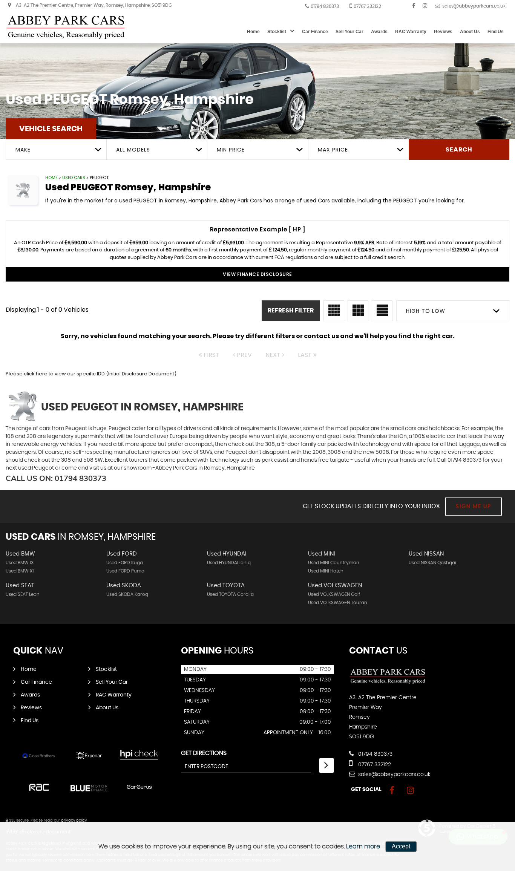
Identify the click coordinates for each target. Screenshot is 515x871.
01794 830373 (325, 6)
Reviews (443, 31)
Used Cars (73, 178)
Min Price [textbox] (231, 149)
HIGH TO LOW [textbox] (425, 311)
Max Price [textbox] (333, 149)
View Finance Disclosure (257, 274)
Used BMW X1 (20, 571)
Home (253, 31)
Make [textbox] (23, 149)
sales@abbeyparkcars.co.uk (394, 774)
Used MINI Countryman (333, 562)
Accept (401, 846)
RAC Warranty (410, 31)
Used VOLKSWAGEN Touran (337, 602)
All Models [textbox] (133, 149)
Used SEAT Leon (23, 594)
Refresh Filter (291, 311)
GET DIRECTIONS (204, 753)
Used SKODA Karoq (127, 594)
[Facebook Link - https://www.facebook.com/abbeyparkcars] (413, 5)
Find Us (495, 31)
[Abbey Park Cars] (66, 27)
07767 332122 (367, 6)
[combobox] (56, 149)
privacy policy (74, 820)
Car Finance (315, 31)
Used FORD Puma (125, 571)
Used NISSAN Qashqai (432, 562)
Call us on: (56, 478)
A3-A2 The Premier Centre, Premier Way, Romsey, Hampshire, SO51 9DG (93, 5)
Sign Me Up (473, 506)
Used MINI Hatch (325, 571)
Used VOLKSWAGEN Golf (334, 594)
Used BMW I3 (20, 562)
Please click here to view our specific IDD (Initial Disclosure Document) (91, 373)
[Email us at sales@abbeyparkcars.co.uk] (470, 5)
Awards (379, 31)
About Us (470, 31)
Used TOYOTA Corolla (230, 594)
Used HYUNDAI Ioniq (229, 562)
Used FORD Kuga (124, 562)
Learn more (363, 846)
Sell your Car (349, 31)
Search (459, 150)
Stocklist (276, 31)
